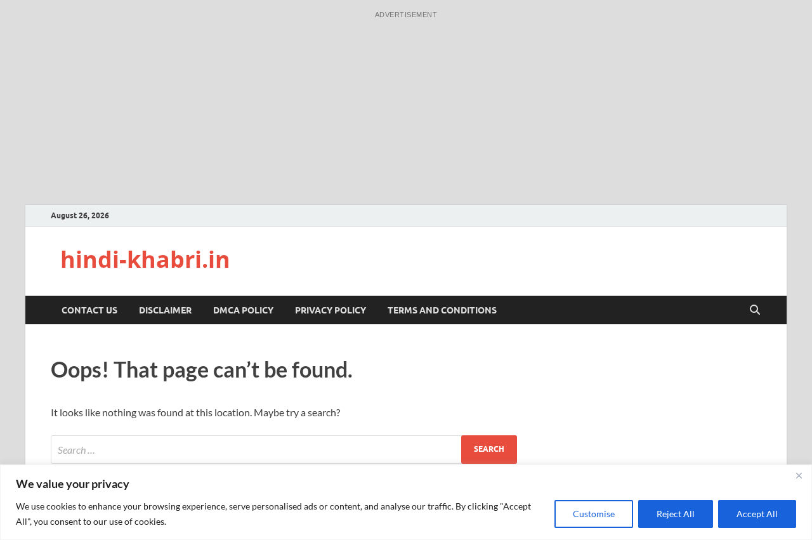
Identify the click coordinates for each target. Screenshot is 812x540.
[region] (406, 502)
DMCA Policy (243, 310)
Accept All (757, 513)
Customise (594, 513)
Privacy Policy (330, 310)
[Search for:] (284, 449)
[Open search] (754, 310)
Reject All (676, 513)
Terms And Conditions (442, 310)
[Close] (798, 475)
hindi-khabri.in (145, 259)
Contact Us (89, 310)
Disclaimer (165, 310)
